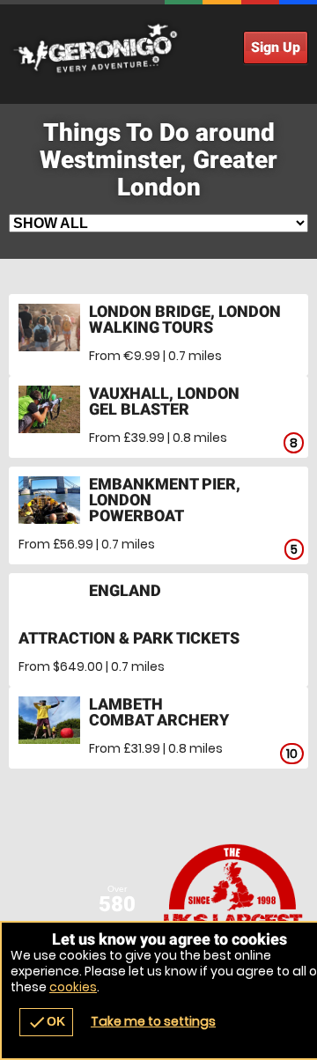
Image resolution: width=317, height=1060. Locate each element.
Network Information (233, 907)
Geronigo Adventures (158, 48)
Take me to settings (153, 1021)
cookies (73, 987)
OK (46, 1022)
